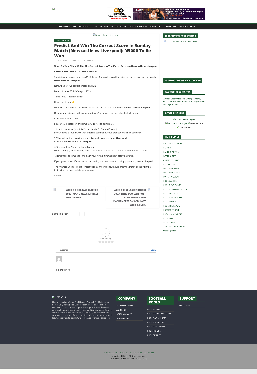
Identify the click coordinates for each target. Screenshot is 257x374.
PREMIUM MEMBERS (172, 214)
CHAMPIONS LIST (171, 160)
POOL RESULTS (170, 201)
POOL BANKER (170, 181)
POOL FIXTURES (170, 193)
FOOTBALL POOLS (81, 26)
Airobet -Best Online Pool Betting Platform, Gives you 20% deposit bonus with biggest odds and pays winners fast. (184, 101)
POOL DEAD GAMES (172, 185)
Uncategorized (169, 230)
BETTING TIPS (101, 26)
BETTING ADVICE (118, 26)
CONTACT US (170, 26)
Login (153, 250)
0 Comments (89, 60)
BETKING (167, 147)
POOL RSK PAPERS (171, 206)
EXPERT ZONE (169, 164)
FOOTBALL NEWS (171, 168)
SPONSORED (169, 222)
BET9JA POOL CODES (172, 143)
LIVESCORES (64, 26)
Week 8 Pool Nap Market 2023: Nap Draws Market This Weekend (82, 193)
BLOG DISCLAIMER (187, 26)
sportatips (76, 60)
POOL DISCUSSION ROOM (175, 189)
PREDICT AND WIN (62, 40)
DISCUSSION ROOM (138, 26)
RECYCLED (168, 218)
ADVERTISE (155, 26)
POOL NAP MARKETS (172, 197)
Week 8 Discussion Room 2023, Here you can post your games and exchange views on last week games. (129, 197)
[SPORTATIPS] (59, 297)
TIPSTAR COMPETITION (174, 226)
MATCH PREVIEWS (171, 176)
